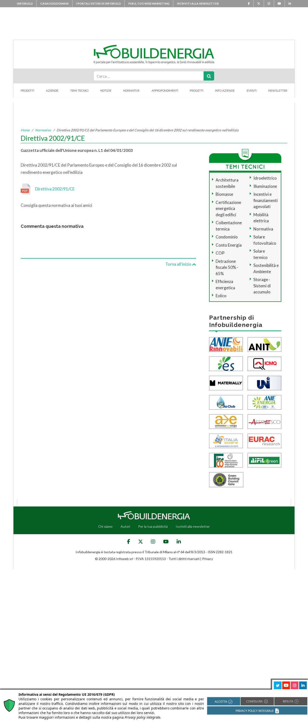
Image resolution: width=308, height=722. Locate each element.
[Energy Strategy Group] (226, 363)
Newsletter (277, 90)
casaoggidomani (54, 3)
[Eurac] (264, 440)
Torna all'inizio (178, 264)
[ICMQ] (264, 363)
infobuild (25, 3)
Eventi (252, 90)
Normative (131, 90)
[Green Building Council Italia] (226, 479)
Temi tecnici (79, 90)
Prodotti (27, 90)
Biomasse (224, 194)
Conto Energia (229, 245)
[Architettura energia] (226, 421)
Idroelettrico (265, 178)
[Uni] (264, 382)
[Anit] (264, 343)
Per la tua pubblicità (153, 526)
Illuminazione (265, 186)
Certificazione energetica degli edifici (228, 208)
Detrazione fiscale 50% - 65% (227, 267)
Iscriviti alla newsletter (198, 3)
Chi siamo (105, 526)
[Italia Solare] (226, 440)
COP (220, 253)
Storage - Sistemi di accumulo (262, 285)
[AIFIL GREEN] (264, 459)
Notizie (105, 90)
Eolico (221, 295)
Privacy (207, 559)
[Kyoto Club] (226, 401)
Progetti (196, 90)
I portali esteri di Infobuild (98, 3)
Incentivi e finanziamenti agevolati (265, 200)
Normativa (263, 228)
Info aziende (225, 90)
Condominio (227, 236)
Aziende (52, 90)
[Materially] (226, 382)
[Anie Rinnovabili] (226, 343)
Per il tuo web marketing (148, 3)
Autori (125, 526)
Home (25, 130)
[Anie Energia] (264, 401)
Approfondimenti (165, 90)
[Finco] (226, 459)
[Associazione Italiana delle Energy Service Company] (264, 421)
